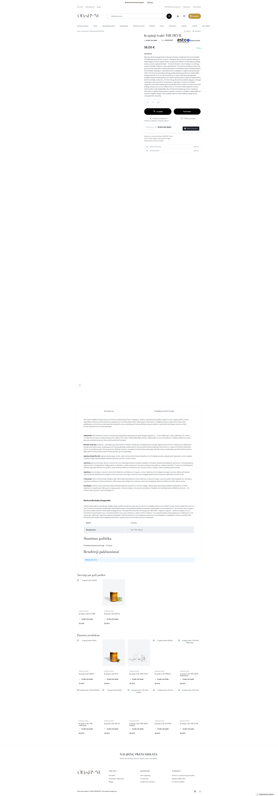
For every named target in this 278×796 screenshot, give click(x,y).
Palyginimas (186, 7)
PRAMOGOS (172, 26)
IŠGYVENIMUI (206, 26)
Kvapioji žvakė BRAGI (112, 614)
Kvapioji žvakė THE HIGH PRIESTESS (189, 675)
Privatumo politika (178, 782)
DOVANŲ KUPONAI (82, 26)
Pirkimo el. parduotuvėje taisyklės (183, 775)
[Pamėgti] (184, 16)
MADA (162, 26)
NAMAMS (152, 26)
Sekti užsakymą (90, 7)
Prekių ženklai (197, 7)
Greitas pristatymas (155, 146)
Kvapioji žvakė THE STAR (138, 674)
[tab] (109, 411)
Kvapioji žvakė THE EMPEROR (86, 724)
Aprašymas (148, 54)
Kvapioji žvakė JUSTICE (163, 723)
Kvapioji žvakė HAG (111, 674)
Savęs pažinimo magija (164, 138)
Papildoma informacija (164, 411)
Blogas (99, 7)
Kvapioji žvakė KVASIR (87, 614)
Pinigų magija (153, 138)
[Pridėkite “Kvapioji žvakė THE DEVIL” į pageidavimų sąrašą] (188, 118)
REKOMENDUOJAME (108, 26)
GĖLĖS (95, 26)
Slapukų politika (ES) (178, 779)
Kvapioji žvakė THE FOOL (189, 723)
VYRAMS (194, 26)
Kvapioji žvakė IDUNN (112, 723)
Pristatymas (144, 779)
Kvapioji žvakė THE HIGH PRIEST (138, 724)
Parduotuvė (85, 31)
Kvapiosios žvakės (156, 136)
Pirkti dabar (187, 112)
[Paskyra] (177, 16)
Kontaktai (80, 7)
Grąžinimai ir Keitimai (147, 782)
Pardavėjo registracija (116, 779)
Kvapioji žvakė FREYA (86, 674)
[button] (158, 118)
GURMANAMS (124, 26)
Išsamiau (150, 2)
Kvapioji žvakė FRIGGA (163, 674)
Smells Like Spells (151, 40)
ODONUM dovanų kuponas (172, 7)
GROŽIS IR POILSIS (138, 26)
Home (79, 31)
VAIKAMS (184, 26)
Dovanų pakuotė (154, 150)
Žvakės (171, 136)
